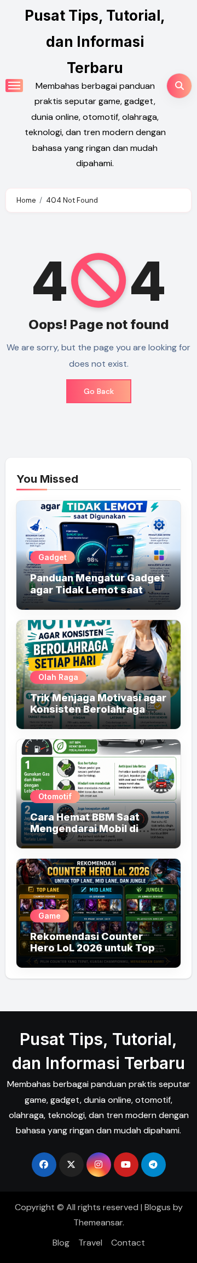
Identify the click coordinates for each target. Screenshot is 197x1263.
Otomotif (55, 796)
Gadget (52, 557)
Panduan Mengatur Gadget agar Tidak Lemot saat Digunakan (97, 589)
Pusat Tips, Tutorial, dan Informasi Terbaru (95, 41)
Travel (90, 1242)
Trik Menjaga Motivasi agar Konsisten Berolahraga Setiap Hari (98, 709)
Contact (128, 1242)
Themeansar (98, 1222)
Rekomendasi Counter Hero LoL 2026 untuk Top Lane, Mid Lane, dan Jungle (97, 948)
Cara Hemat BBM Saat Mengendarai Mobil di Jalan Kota (85, 828)
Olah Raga (58, 677)
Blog (61, 1242)
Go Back (99, 391)
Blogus (157, 1207)
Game (49, 915)
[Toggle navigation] (14, 85)
